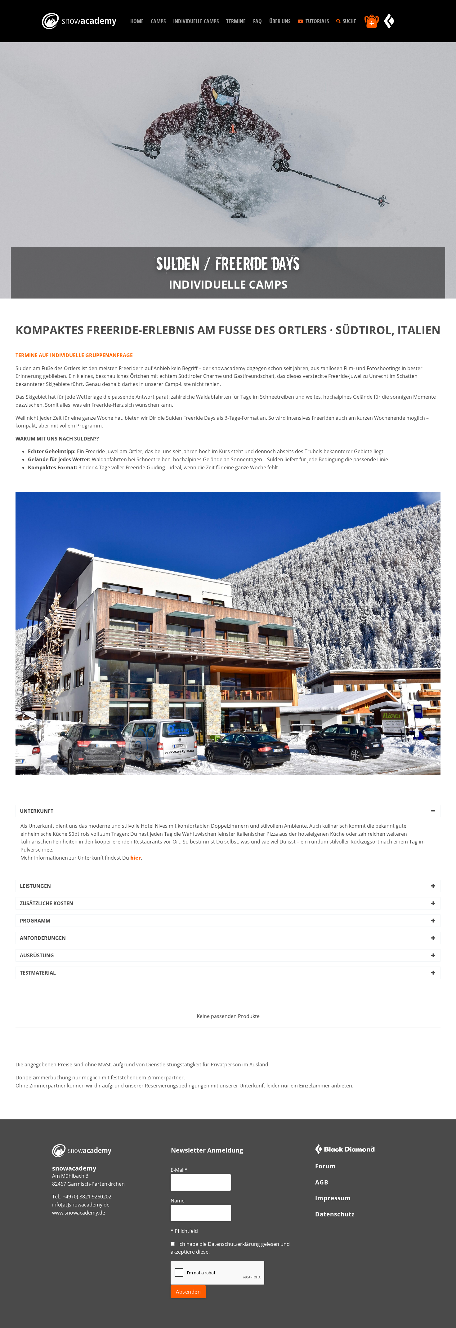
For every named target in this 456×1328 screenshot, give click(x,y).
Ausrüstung (37, 955)
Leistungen (35, 886)
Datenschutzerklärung (234, 1244)
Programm (35, 920)
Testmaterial (38, 972)
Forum (325, 1166)
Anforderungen (43, 938)
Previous (33, 633)
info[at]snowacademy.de (81, 1204)
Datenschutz (335, 1214)
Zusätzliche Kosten (46, 903)
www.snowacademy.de (78, 1212)
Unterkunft (36, 811)
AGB (322, 1182)
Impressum (333, 1198)
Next (423, 633)
